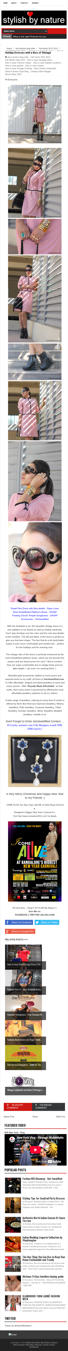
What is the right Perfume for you (29, 36)
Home (5, 3)
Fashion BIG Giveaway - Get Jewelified (42, 1179)
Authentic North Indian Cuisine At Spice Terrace (43, 1219)
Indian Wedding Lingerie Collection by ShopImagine (42, 1239)
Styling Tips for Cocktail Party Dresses (43, 1198)
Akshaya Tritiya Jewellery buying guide (43, 1276)
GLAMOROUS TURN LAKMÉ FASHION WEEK (41, 1297)
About (14, 3)
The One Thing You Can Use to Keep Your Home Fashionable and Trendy (43, 1258)
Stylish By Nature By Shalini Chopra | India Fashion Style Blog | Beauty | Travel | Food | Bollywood (35, 1345)
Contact (24, 3)
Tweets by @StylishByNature (18, 1326)
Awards (35, 3)
